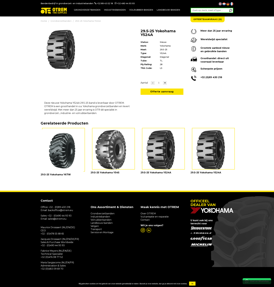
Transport (96, 229)
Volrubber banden (141, 10)
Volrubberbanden (101, 219)
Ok (192, 283)
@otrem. (65, 210)
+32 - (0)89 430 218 (59, 207)
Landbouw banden (168, 10)
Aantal (144, 82)
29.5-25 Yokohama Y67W (56, 174)
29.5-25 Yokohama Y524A (156, 172)
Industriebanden (115, 10)
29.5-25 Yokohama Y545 (105, 172)
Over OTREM (148, 213)
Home (44, 21)
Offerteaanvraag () (207, 19)
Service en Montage (102, 232)
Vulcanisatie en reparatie (155, 216)
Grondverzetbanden (87, 10)
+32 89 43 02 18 (105, 3)
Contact (145, 219)
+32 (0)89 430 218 (211, 77)
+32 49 (120, 3)
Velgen (95, 226)
